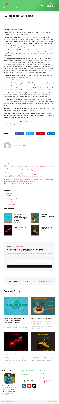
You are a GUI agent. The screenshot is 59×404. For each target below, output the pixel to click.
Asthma (9, 193)
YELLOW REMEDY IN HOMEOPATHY (46, 228)
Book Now (51, 3)
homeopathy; (38, 177)
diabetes (36, 170)
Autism (8, 195)
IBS (16, 179)
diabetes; (7, 173)
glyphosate (28, 175)
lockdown (38, 179)
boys (9, 168)
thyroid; (24, 183)
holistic (22, 177)
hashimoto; (16, 177)
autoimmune (45, 166)
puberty (30, 181)
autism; (38, 166)
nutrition (15, 181)
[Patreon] (34, 386)
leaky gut (32, 179)
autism (33, 166)
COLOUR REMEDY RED (20, 227)
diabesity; (30, 170)
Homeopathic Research (14, 199)
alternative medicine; (18, 166)
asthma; (28, 166)
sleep (11, 183)
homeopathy (29, 177)
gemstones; (15, 175)
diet (12, 173)
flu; (21, 173)
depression (12, 170)
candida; (14, 168)
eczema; (16, 173)
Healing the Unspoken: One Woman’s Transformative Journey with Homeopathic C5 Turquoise (20, 217)
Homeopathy (10, 201)
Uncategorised (11, 204)
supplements (17, 183)
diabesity (23, 170)
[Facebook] (24, 386)
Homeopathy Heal (9, 8)
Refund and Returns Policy (27, 371)
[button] (42, 5)
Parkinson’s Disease (13, 203)
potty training (23, 181)
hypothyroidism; (9, 179)
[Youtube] (29, 386)
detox (18, 170)
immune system (23, 179)
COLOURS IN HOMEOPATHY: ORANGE (47, 215)
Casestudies (10, 197)
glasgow (21, 175)
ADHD (8, 166)
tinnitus (29, 183)
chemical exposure (24, 168)
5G (5, 166)
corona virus (35, 168)
